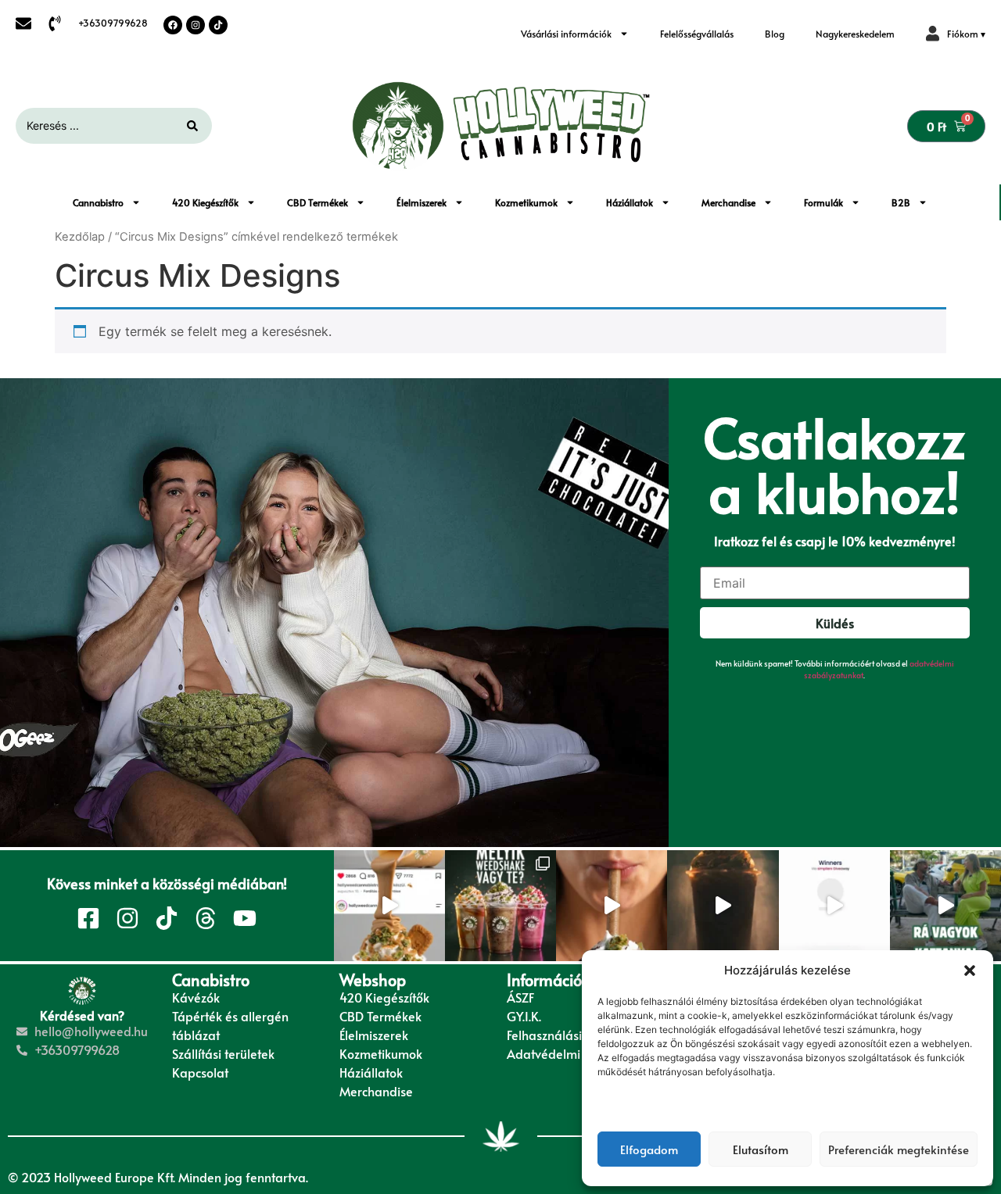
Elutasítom (760, 1149)
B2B (901, 202)
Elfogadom (649, 1149)
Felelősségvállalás (697, 33)
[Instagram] (195, 25)
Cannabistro (98, 202)
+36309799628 (113, 22)
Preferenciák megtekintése (898, 1149)
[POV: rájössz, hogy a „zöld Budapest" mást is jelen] (611, 905)
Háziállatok (629, 202)
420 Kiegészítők (205, 202)
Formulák (823, 202)
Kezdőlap (80, 237)
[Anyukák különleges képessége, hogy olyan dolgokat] (945, 905)
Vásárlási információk (566, 33)
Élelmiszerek (421, 202)
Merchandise (728, 202)
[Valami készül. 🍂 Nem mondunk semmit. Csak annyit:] (722, 905)
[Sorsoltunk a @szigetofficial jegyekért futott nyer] (834, 905)
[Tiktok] (218, 25)
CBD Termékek (317, 202)
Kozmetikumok (526, 202)
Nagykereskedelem (855, 33)
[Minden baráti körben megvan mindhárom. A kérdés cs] (500, 905)
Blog (774, 33)
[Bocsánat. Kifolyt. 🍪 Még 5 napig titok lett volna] (389, 905)
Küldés (835, 622)
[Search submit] (192, 126)
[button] (970, 970)
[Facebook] (172, 25)
